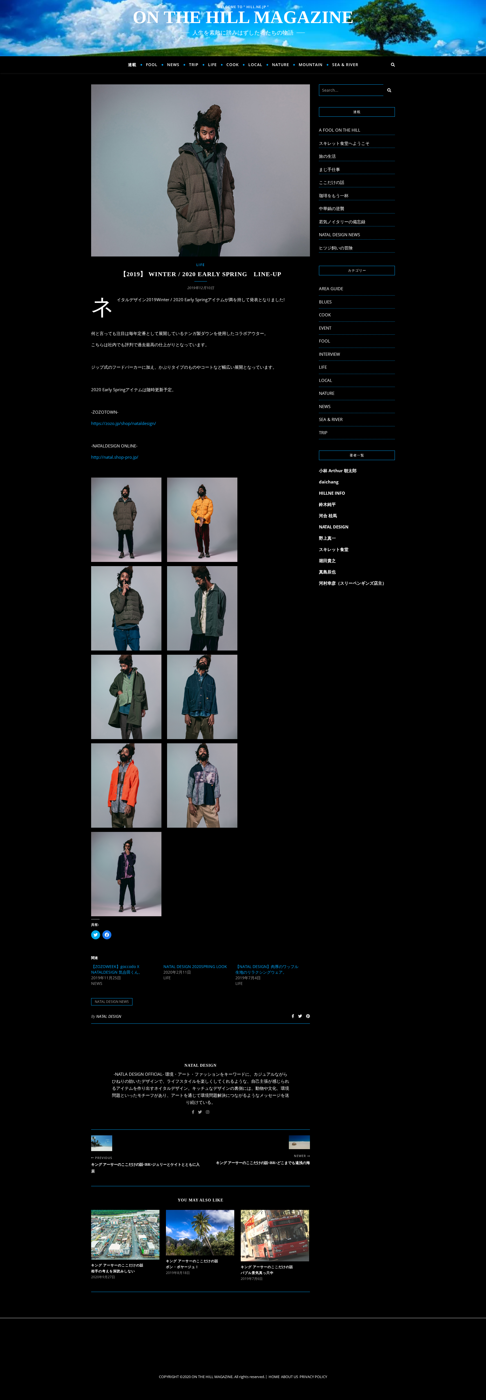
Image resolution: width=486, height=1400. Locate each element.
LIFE (212, 64)
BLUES (325, 302)
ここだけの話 (331, 182)
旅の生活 (327, 156)
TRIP (194, 64)
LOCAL (255, 64)
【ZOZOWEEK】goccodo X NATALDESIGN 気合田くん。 (116, 969)
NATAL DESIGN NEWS (112, 1001)
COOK (232, 64)
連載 (132, 64)
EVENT (325, 328)
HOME (274, 1376)
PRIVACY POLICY (313, 1376)
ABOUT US (289, 1376)
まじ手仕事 (329, 169)
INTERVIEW (329, 354)
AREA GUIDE (331, 288)
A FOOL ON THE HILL (339, 130)
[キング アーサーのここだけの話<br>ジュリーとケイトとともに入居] (101, 1143)
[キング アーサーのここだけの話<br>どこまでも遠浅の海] (299, 1142)
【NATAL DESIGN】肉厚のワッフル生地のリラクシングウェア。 (266, 969)
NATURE (280, 64)
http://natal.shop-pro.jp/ (114, 457)
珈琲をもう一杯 (333, 195)
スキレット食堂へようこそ (344, 143)
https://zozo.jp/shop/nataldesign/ (123, 423)
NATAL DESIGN (108, 1016)
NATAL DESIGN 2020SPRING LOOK (195, 966)
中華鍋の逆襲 (331, 208)
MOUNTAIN (311, 64)
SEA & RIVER (345, 64)
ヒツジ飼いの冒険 (336, 248)
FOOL (152, 64)
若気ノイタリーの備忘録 (342, 221)
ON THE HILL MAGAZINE (243, 17)
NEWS (173, 64)
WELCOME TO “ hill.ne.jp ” (243, 6)
